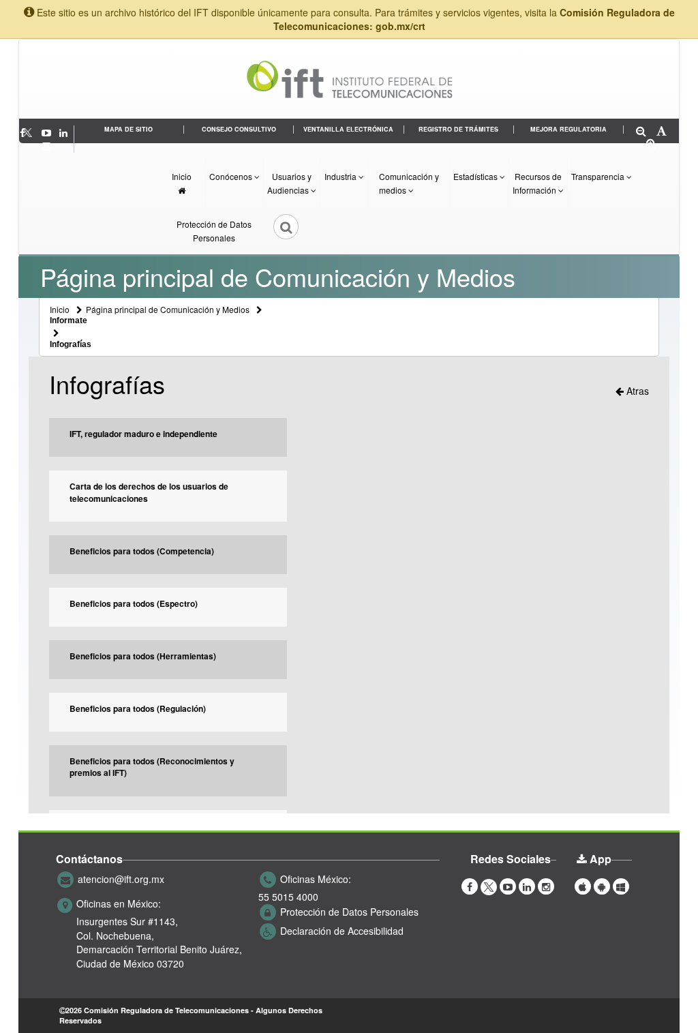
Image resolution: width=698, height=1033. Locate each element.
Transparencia (598, 176)
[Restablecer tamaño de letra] (661, 131)
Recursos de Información (537, 183)
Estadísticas (476, 176)
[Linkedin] (64, 132)
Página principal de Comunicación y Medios (167, 309)
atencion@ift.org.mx (121, 879)
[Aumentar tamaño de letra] (651, 144)
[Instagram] (46, 146)
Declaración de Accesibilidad (342, 931)
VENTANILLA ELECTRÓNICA (348, 129)
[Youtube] (48, 132)
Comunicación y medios (409, 183)
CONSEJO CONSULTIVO (239, 129)
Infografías (70, 344)
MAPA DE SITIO (128, 129)
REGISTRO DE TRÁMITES (458, 129)
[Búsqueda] (276, 231)
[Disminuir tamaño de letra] (641, 131)
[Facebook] (469, 886)
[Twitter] (34, 132)
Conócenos (231, 176)
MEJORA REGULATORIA (568, 129)
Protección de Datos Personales (214, 230)
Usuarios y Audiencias (289, 183)
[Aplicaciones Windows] (621, 886)
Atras (636, 391)
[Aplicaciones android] (601, 886)
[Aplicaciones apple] (582, 886)
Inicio (182, 176)
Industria (341, 176)
